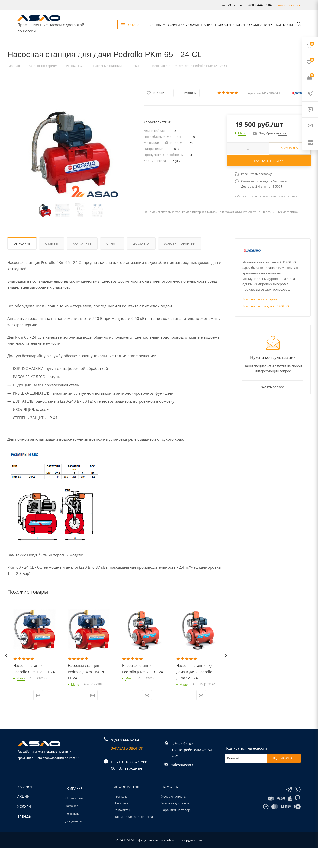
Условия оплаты (173, 796)
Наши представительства (133, 816)
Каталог (25, 786)
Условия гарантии (180, 243)
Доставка (141, 243)
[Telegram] (289, 790)
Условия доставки (175, 803)
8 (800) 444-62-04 (259, 5)
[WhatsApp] (298, 790)
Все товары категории (259, 299)
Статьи (239, 24)
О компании (258, 24)
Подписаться (284, 758)
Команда (71, 806)
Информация (126, 786)
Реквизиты (122, 810)
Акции (23, 796)
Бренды (155, 24)
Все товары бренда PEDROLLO (265, 306)
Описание (22, 243)
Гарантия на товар (175, 810)
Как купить (82, 243)
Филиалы (121, 796)
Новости (223, 24)
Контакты (284, 24)
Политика (121, 803)
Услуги (174, 24)
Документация (199, 24)
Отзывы (51, 243)
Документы (73, 821)
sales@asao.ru (232, 5)
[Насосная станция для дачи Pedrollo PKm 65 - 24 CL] (71, 150)
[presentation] (6, 655)
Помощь (169, 786)
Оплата (112, 243)
